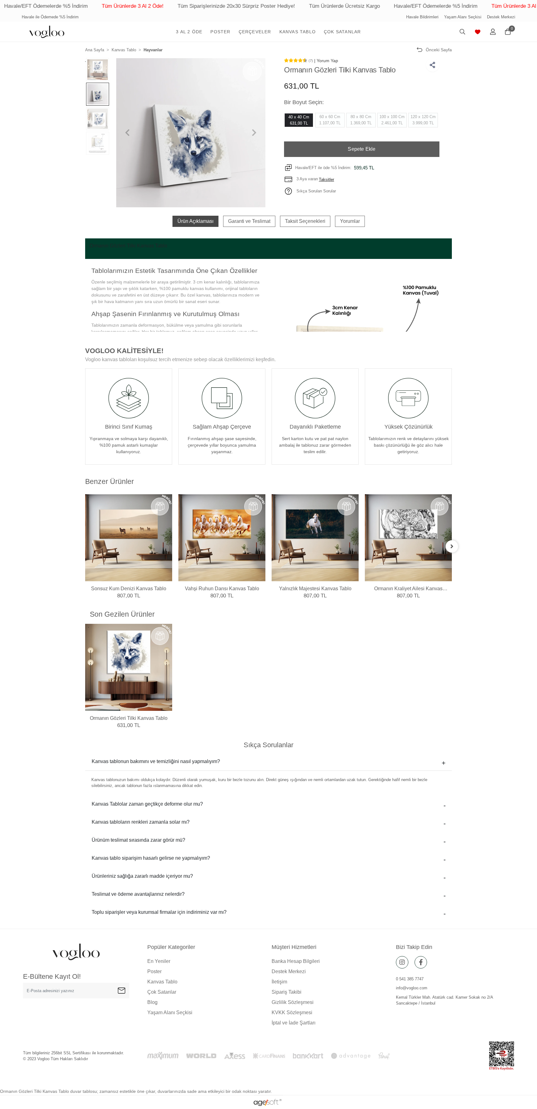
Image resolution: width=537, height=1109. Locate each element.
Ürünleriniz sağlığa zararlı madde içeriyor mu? (142, 876)
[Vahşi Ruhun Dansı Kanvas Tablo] (221, 537)
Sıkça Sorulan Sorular (315, 191)
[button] (189, 31)
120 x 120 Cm (423, 119)
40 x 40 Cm (298, 120)
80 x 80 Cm (361, 119)
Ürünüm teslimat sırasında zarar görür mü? (138, 840)
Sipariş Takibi (286, 992)
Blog (152, 1002)
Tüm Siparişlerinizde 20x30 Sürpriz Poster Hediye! (193, 6)
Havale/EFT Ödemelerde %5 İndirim (392, 6)
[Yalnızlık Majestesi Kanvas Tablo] (315, 537)
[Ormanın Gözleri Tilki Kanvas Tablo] (128, 667)
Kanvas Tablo (162, 981)
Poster (154, 971)
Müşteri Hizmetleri (294, 947)
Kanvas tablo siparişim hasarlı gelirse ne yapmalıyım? (151, 858)
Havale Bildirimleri (422, 17)
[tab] (195, 221)
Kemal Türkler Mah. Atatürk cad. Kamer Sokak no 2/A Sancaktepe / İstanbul (444, 1000)
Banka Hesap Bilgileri (296, 961)
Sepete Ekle (361, 149)
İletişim (279, 981)
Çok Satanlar (161, 992)
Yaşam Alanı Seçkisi (462, 17)
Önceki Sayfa (439, 49)
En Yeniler (158, 961)
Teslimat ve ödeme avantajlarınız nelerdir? (138, 894)
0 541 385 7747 (410, 979)
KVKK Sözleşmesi (292, 1012)
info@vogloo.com (411, 988)
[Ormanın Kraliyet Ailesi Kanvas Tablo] (408, 537)
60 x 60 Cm (330, 119)
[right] (451, 546)
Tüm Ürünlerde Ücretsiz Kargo (301, 6)
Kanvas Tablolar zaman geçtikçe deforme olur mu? (147, 804)
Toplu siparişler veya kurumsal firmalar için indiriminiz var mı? (159, 912)
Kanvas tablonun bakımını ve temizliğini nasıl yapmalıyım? (156, 761)
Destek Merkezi (501, 17)
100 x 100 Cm (392, 119)
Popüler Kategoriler (171, 947)
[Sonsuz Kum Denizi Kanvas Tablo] (128, 537)
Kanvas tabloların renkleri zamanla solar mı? (141, 822)
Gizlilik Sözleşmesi (293, 1002)
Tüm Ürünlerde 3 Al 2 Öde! (90, 6)
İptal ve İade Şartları (293, 1022)
